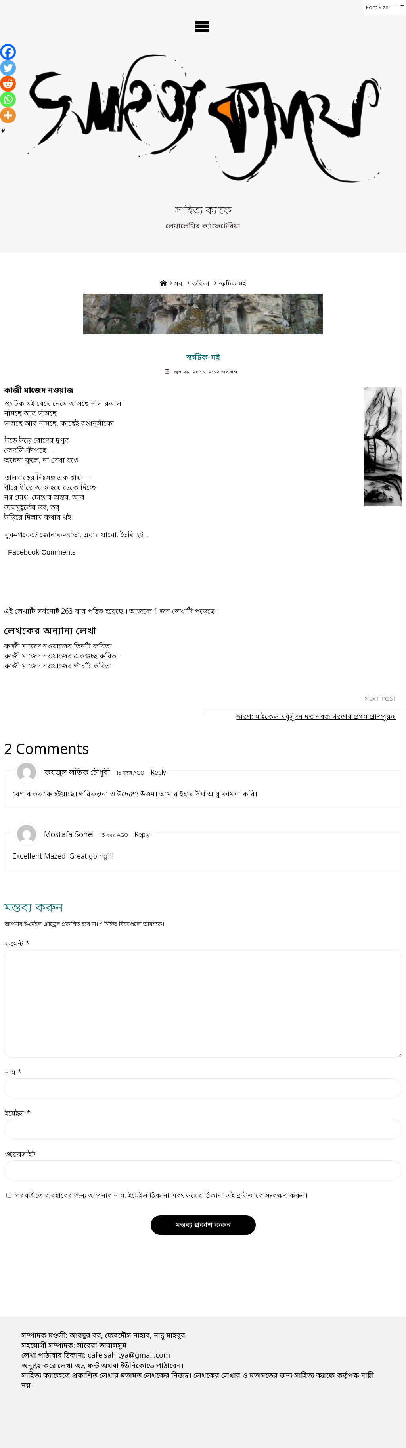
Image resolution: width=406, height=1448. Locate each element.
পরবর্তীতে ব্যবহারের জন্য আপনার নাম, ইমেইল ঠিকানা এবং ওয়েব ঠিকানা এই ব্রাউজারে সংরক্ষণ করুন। (161, 1196)
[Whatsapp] (8, 99)
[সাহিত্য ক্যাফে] (203, 127)
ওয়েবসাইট (20, 1154)
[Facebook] (8, 52)
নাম (13, 1073)
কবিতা (200, 284)
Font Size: (378, 7)
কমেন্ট (17, 944)
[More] (8, 115)
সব (178, 284)
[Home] (163, 284)
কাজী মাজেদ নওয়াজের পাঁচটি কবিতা (58, 666)
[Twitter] (8, 68)
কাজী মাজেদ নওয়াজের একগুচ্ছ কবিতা (61, 656)
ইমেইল (18, 1114)
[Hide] (3, 131)
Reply (158, 773)
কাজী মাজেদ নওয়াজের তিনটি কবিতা (58, 646)
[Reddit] (8, 84)
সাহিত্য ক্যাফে (203, 211)
